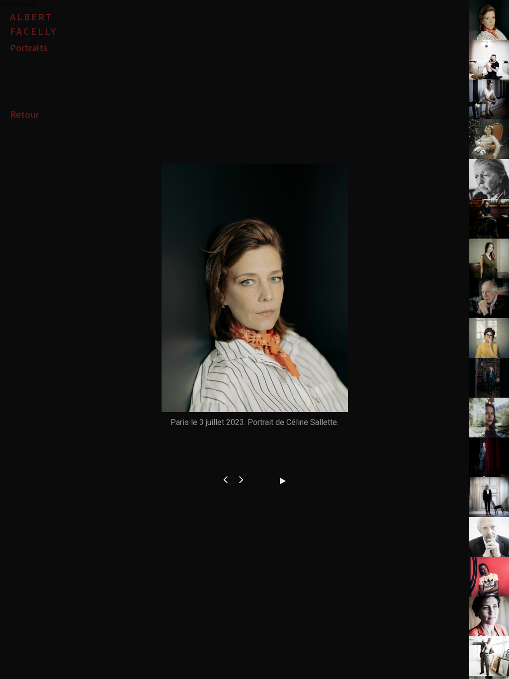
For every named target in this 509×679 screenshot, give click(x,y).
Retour (24, 114)
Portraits (29, 47)
